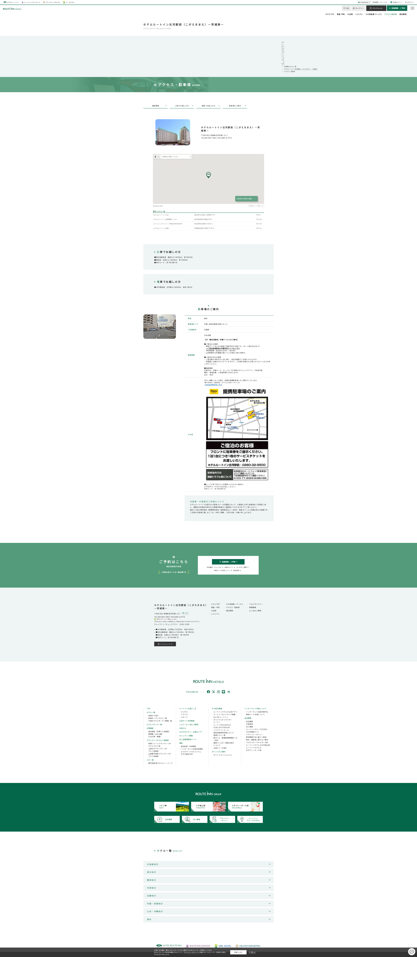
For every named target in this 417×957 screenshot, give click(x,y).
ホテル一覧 (151, 712)
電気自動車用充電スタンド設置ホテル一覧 (223, 733)
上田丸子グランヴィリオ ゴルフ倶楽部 (157, 749)
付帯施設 (150, 728)
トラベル (184, 714)
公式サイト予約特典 (186, 721)
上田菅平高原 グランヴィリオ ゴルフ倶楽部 (159, 754)
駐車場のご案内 (235, 105)
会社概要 (249, 721)
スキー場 (150, 760)
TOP (148, 708)
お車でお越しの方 (182, 105)
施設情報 (155, 105)
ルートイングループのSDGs (256, 729)
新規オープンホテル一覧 (157, 718)
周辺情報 (402, 14)
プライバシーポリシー (254, 734)
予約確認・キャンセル (379, 2)
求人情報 (249, 726)
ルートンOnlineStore (222, 725)
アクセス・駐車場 (390, 14)
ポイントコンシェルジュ (222, 755)
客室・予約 (341, 14)
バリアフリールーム (221, 730)
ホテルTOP (329, 14)
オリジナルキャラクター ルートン (222, 720)
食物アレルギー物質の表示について (223, 744)
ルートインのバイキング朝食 (224, 714)
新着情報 (252, 607)
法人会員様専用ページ (187, 739)
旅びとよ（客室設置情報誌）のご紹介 (225, 738)
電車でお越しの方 (208, 105)
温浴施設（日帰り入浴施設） (159, 731)
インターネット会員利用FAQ (257, 712)
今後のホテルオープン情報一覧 (160, 721)
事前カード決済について (255, 714)
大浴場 (350, 14)
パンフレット (377, 8)
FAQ (347, 8)
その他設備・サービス (374, 14)
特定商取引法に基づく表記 (256, 737)
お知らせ (182, 728)
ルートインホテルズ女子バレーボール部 (253, 748)
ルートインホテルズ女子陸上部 (258, 745)
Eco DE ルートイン (220, 717)
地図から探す (153, 715)
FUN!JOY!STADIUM (221, 727)
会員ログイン (397, 2)
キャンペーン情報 (186, 735)
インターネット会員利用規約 (192, 749)
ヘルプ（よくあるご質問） (189, 724)
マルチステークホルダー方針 (257, 742)
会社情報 (247, 718)
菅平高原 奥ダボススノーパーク (160, 763)
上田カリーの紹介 (220, 748)
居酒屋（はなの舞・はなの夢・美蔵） (156, 735)
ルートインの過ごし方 (187, 708)
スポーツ (184, 717)
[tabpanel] (159, 326)
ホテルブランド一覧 (154, 724)
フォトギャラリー (256, 604)
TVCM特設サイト (252, 732)
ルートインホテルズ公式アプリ (225, 712)
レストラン (359, 14)
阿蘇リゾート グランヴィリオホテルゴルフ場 (159, 744)
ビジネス (184, 712)
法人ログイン (409, 2)
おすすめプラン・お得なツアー (191, 732)
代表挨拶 (249, 724)
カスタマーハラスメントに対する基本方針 (191, 752)
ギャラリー (360, 8)
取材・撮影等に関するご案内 (257, 739)
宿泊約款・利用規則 (188, 746)
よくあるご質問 (255, 610)
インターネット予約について (255, 708)
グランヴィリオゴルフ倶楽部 (158, 740)
